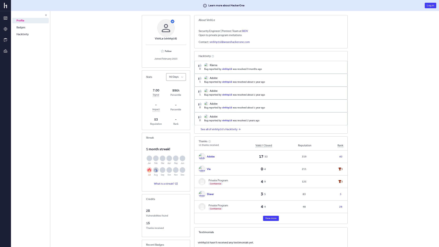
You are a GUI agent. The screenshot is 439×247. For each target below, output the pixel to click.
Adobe (211, 156)
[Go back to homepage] (5, 5)
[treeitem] (30, 20)
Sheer (210, 194)
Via (209, 169)
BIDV (245, 31)
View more (271, 218)
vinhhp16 (227, 69)
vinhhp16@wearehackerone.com (230, 42)
